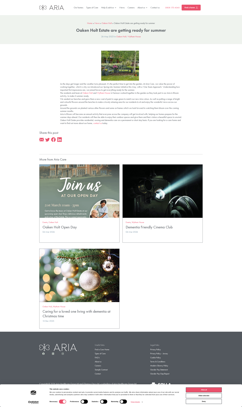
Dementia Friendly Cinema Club (149, 227)
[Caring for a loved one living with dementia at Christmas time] (79, 275)
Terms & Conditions (157, 361)
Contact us (155, 7)
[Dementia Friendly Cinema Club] (163, 190)
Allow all (204, 390)
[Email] (41, 139)
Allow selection (203, 396)
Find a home (190, 7)
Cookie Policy (155, 357)
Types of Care (92, 7)
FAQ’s (97, 357)
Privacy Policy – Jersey (159, 353)
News (122, 7)
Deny (204, 401)
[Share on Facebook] (53, 139)
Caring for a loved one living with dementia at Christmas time (76, 313)
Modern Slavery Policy (159, 365)
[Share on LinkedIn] (59, 139)
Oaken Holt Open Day (59, 227)
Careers (131, 7)
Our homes (78, 7)
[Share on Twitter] (47, 139)
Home (89, 23)
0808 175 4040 (172, 7)
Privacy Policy (155, 349)
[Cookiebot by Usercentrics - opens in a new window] (33, 402)
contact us (97, 123)
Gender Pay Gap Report (159, 373)
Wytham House (134, 36)
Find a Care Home (102, 349)
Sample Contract (101, 369)
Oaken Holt (107, 23)
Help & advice (107, 7)
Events (45, 222)
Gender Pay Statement (159, 369)
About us (141, 7)
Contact (98, 373)
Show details (135, 402)
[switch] (84, 402)
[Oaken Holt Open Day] (79, 190)
